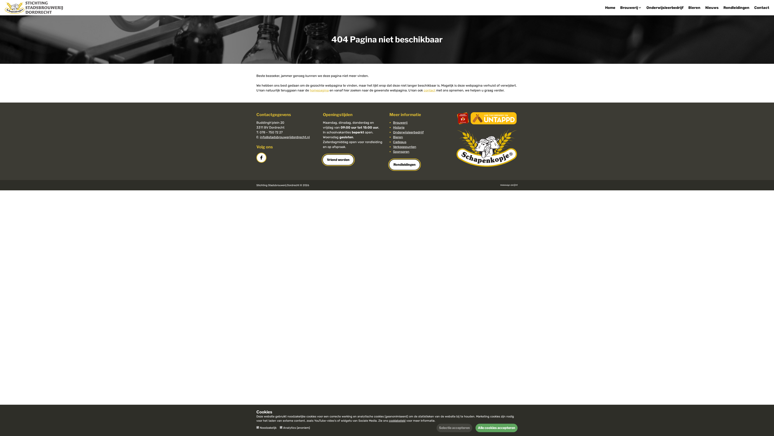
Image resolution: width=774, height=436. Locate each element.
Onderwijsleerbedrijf (664, 7)
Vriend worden (338, 160)
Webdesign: (505, 185)
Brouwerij (400, 123)
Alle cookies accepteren (496, 428)
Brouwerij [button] (629, 7)
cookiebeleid (397, 420)
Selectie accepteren (454, 428)
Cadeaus (399, 142)
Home (610, 7)
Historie (399, 127)
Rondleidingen (736, 7)
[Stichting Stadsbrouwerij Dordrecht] (34, 8)
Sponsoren (401, 152)
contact (429, 90)
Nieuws (712, 7)
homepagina (319, 90)
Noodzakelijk (268, 428)
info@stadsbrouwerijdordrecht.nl (285, 137)
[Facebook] (261, 158)
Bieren (694, 7)
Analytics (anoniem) (296, 428)
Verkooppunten (404, 147)
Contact (761, 7)
